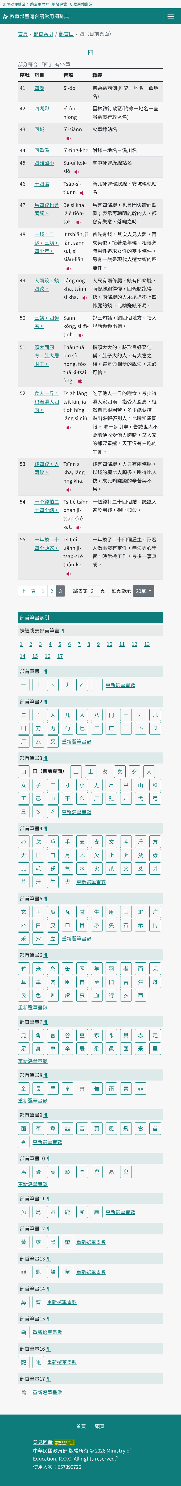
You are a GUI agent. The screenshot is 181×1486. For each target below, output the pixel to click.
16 (47, 655)
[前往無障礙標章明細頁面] (64, 1441)
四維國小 (44, 162)
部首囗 (66, 33)
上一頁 (28, 590)
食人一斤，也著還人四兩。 (46, 401)
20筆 (141, 590)
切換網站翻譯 (81, 4)
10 (109, 643)
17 (60, 655)
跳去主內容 (39, 4)
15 (35, 655)
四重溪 (41, 150)
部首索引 (43, 33)
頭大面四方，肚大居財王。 (46, 355)
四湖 (39, 87)
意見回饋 (43, 1441)
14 (22, 655)
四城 (39, 129)
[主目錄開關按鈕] (171, 16)
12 (134, 643)
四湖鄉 (41, 108)
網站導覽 (59, 4)
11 (122, 643)
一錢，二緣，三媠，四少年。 (46, 242)
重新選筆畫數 (120, 684)
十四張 (41, 183)
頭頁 (100, 1426)
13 (147, 643)
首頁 (23, 33)
